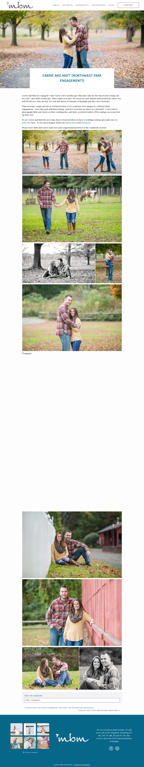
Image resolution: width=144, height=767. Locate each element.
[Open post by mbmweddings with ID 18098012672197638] (30, 743)
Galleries (67, 5)
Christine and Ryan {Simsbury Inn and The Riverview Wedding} (60, 708)
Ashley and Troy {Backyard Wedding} (98, 710)
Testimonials (99, 5)
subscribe (26, 122)
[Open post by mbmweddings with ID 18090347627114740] (43, 743)
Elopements (82, 5)
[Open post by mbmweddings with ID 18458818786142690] (16, 743)
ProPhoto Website (82, 765)
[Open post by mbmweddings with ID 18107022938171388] (30, 729)
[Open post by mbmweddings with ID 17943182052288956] (43, 729)
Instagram (86, 122)
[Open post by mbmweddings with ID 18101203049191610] (16, 729)
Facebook (72, 122)
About (56, 5)
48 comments (33, 695)
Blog (111, 5)
